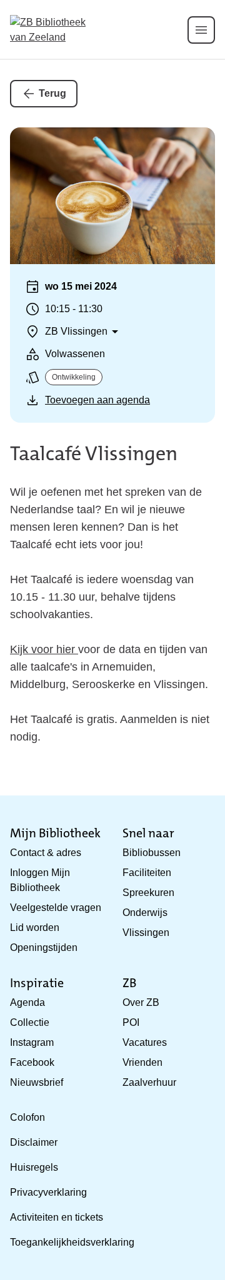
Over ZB (140, 1002)
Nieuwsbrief (36, 1082)
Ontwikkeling (74, 377)
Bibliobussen (151, 852)
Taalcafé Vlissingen (94, 453)
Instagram (32, 1042)
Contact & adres (45, 852)
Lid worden (34, 927)
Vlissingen (145, 932)
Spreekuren (148, 892)
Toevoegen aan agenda (97, 400)
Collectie (29, 1022)
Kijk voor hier (44, 649)
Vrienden (142, 1062)
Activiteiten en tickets (56, 1217)
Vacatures (144, 1042)
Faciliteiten (146, 872)
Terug (52, 93)
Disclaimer (34, 1142)
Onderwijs (145, 912)
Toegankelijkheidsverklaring (72, 1242)
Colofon (27, 1117)
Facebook (32, 1062)
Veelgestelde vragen (55, 907)
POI (130, 1022)
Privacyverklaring (48, 1192)
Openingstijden (44, 947)
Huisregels (34, 1167)
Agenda (27, 1002)
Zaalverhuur (149, 1082)
